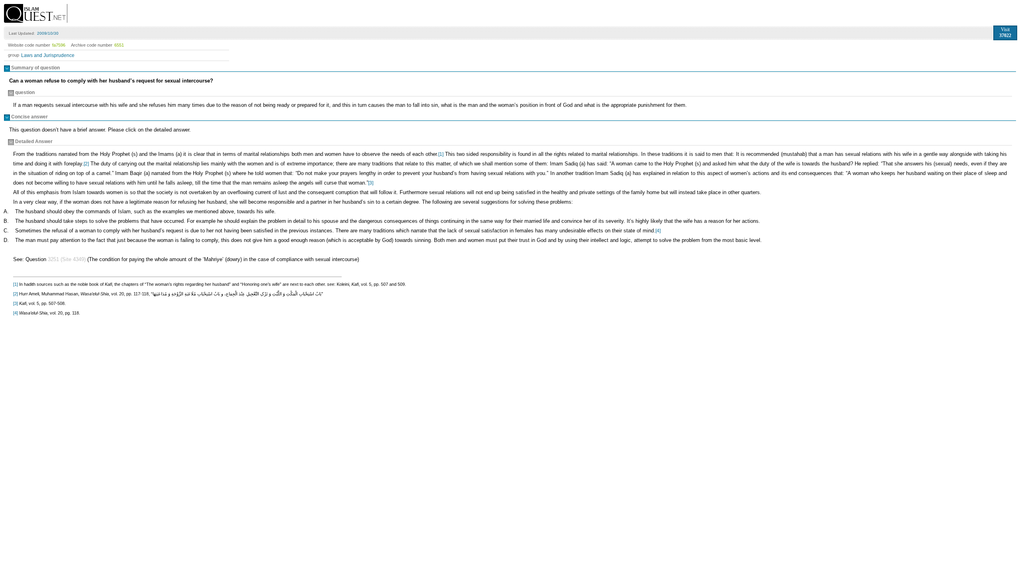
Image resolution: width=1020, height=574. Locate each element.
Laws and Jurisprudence (48, 55)
